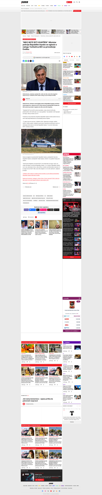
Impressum (40, 488)
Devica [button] (76, 408)
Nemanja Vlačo (29, 52)
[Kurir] (24, 2)
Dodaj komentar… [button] (30, 404)
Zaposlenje (70, 488)
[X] (69, 56)
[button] (57, 53)
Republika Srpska (39, 195)
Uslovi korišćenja (64, 488)
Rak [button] (72, 408)
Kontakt (35, 488)
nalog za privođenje (27, 200)
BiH (34, 195)
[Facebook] (64, 56)
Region (28, 35)
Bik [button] (66, 408)
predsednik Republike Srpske (52, 200)
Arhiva (52, 488)
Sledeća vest (55, 186)
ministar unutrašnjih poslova (38, 198)
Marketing (32, 488)
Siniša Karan (49, 195)
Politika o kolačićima (46, 488)
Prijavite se (40, 479)
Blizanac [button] (69, 408)
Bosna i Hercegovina (35, 35)
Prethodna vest (28, 186)
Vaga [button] (79, 408)
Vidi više (72, 421)
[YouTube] (72, 56)
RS (45, 195)
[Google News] (79, 56)
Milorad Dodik (42, 200)
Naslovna (24, 35)
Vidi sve (72, 257)
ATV (28, 183)
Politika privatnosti (57, 488)
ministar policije (26, 198)
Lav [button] (74, 408)
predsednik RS (26, 202)
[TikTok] (74, 56)
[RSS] (77, 56)
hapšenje (35, 200)
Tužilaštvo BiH (49, 198)
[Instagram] (67, 56)
